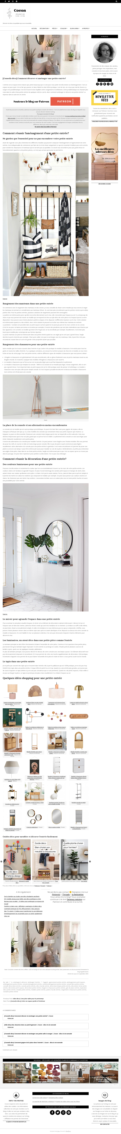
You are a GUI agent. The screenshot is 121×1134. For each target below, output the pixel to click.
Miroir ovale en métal (54, 827)
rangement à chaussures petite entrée (73, 990)
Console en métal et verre (12, 804)
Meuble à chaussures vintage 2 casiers (56, 752)
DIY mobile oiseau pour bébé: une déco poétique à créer (22, 899)
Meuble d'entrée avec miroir (34, 752)
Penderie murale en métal (78, 802)
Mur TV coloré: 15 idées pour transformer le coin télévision (23, 911)
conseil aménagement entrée (32, 984)
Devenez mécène (74, 899)
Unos (58, 1131)
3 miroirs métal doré (32, 827)
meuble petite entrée (23, 990)
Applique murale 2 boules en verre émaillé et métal (56, 803)
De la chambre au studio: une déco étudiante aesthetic (22, 896)
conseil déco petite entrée (75, 984)
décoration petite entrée (33, 988)
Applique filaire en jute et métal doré (34, 703)
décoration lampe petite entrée (60, 986)
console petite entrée (28, 986)
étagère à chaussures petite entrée (53, 988)
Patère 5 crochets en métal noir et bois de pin (35, 727)
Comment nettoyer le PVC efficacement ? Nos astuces (22, 909)
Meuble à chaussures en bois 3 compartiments (79, 828)
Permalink (11, 1018)
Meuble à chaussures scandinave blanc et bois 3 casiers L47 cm (57, 777)
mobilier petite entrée (38, 990)
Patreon (49, 886)
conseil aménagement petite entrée (54, 984)
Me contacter (104, 1124)
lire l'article (84, 881)
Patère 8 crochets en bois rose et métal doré (57, 727)
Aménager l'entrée (34, 982)
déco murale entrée (42, 986)
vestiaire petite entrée (10, 992)
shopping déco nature (56, 1098)
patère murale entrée (53, 990)
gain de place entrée (72, 988)
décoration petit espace (16, 988)
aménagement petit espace (76, 982)
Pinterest (37, 886)
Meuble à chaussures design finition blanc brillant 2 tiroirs (78, 777)
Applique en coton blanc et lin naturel (12, 780)
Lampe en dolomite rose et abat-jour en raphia (12, 703)
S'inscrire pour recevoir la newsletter (104, 121)
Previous (1, 862)
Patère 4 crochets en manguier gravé (79, 727)
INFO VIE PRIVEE (16, 1101)
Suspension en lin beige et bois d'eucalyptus (56, 703)
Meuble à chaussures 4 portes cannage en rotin (12, 754)
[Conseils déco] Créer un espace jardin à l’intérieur (28, 1001)
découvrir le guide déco (22, 881)
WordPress (68, 1131)
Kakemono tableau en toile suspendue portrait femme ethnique (34, 778)
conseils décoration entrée (12, 986)
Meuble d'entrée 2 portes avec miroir (79, 752)
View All (115, 1085)
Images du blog (104, 1101)
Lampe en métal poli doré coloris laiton (79, 703)
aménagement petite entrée (12, 984)
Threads (42, 886)
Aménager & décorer (20, 982)
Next (90, 862)
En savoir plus (104, 80)
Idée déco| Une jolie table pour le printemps (28, 999)
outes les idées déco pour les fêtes (68, 1101)
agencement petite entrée (57, 982)
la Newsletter (78, 894)
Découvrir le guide (105, 184)
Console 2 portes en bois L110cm (35, 802)
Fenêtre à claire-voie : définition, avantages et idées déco (23, 906)
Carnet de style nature (39, 1098)
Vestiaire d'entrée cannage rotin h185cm (12, 729)
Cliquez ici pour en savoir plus (16, 1122)
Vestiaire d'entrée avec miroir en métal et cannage (12, 829)
